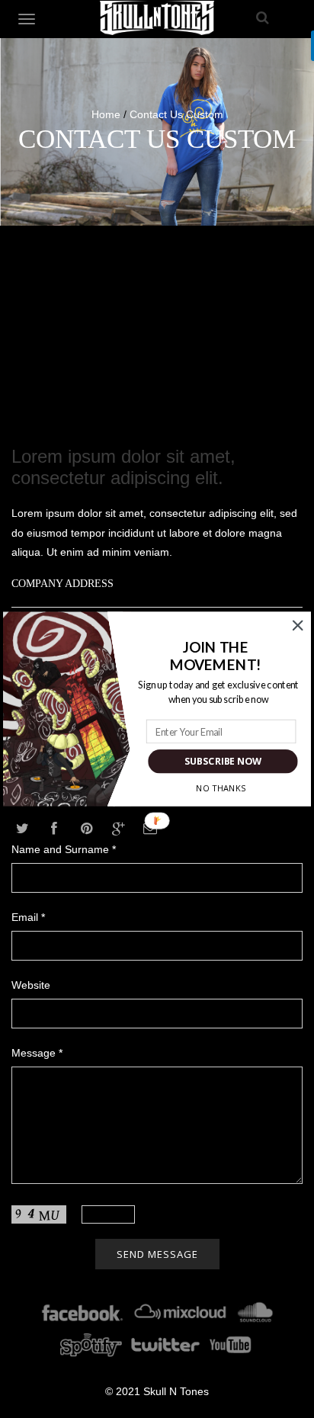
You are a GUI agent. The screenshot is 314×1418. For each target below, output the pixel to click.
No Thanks (220, 788)
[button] (216, 656)
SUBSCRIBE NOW (222, 761)
